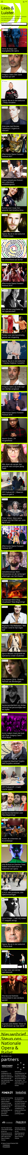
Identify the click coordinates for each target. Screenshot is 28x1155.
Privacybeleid (6, 1147)
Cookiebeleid (6, 1145)
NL (23, 1)
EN (26, 1)
